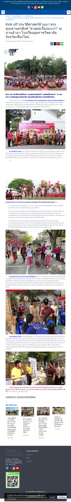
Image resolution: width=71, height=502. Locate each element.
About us (29, 455)
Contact (29, 461)
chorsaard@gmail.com (16, 463)
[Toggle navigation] (69, 12)
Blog (27, 458)
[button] (65, 12)
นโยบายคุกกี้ (13, 499)
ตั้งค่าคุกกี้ (52, 497)
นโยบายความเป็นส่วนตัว (41, 497)
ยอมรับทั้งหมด (62, 497)
